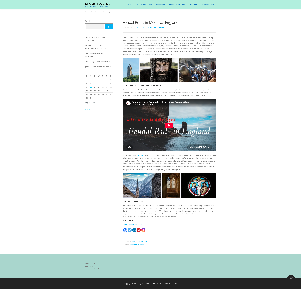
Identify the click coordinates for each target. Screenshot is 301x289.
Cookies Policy (90, 263)
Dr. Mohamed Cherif (156, 28)
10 (91, 87)
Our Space (193, 4)
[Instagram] (143, 230)
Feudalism (134, 244)
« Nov (87, 109)
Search (87, 21)
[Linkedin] (134, 230)
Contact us (208, 4)
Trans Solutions (177, 4)
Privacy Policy (90, 266)
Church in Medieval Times (132, 224)
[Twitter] (130, 230)
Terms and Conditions (93, 269)
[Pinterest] (139, 230)
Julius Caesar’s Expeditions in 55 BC (98, 67)
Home (130, 4)
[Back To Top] (291, 278)
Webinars (160, 4)
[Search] (109, 26)
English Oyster (97, 3)
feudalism (141, 155)
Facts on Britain (144, 4)
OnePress (154, 283)
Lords (143, 244)
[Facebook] (125, 230)
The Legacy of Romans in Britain (97, 61)
